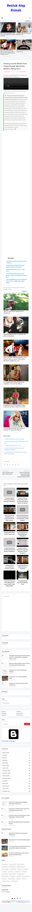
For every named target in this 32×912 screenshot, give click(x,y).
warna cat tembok (5, 881)
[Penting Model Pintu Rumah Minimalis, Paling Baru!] (23, 526)
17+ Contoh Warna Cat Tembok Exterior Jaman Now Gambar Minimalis (19, 847)
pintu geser (13, 876)
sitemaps (4, 715)
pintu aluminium (5, 876)
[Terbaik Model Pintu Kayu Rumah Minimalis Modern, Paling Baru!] (9, 542)
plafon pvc (4, 878)
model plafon (24, 871)
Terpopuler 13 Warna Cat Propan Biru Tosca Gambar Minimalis (19, 809)
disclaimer (4, 713)
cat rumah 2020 (12, 864)
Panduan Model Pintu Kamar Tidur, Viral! (13, 445)
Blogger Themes (26, 902)
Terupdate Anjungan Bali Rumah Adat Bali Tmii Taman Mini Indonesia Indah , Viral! (19, 657)
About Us (23, 900)
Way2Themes (13, 902)
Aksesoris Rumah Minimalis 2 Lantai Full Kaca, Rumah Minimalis (19, 664)
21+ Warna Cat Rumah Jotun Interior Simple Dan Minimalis (19, 853)
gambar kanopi (12, 866)
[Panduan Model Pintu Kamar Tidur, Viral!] (9, 526)
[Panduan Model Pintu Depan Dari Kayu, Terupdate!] (23, 559)
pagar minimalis (12, 874)
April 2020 (16, 781)
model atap (10, 871)
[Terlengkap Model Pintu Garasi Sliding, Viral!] (23, 575)
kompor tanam (13, 869)
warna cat (24, 878)
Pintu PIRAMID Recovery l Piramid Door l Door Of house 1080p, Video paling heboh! (16, 281)
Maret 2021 (16, 763)
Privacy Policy (17, 900)
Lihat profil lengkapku (6, 891)
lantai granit (25, 869)
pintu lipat (7, 461)
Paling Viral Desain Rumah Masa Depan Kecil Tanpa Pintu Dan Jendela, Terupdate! (22, 500)
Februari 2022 (16, 752)
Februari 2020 (16, 786)
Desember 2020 (16, 770)
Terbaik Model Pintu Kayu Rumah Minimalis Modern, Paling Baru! (9, 549)
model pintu (17, 871)
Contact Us (27, 900)
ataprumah (7, 71)
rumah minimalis (11, 878)
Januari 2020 (16, 788)
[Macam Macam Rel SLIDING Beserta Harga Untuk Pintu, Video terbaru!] (9, 509)
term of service (19, 715)
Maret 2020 (16, 783)
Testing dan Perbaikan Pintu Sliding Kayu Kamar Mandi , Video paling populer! (9, 583)
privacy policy (19, 713)
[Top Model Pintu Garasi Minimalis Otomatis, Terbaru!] (9, 559)
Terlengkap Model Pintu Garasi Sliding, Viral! (22, 582)
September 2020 (16, 778)
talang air (18, 878)
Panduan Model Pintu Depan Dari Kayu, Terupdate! (14, 439)
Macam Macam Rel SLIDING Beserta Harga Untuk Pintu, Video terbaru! (9, 518)
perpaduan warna (20, 874)
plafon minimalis (25, 876)
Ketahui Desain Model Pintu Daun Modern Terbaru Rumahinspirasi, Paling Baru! (16, 275)
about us (4, 711)
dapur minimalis (6, 703)
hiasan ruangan (5, 869)
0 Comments (23, 71)
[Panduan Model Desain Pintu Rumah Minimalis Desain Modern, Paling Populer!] (23, 509)
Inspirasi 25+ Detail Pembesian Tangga (18, 670)
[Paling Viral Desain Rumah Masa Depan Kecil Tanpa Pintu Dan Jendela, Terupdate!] (23, 492)
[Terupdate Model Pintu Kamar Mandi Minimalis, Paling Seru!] (9, 492)
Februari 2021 (16, 765)
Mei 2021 (16, 757)
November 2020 (16, 773)
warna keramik (14, 881)
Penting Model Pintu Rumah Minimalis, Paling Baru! (22, 534)
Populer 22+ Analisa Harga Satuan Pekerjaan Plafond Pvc (18, 802)
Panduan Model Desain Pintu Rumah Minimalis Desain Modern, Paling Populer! (23, 518)
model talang (5, 874)
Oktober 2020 (16, 775)
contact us (18, 711)
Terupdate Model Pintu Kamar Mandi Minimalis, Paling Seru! (9, 499)
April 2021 (16, 760)
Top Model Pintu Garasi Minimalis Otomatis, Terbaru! (9, 567)
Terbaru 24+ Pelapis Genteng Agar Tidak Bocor (18, 684)
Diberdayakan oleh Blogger (8, 741)
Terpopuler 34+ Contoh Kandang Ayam (18, 677)
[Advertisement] (16, 196)
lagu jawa (20, 869)
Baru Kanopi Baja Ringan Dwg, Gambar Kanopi (19, 822)
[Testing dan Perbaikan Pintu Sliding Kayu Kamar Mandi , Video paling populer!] (9, 575)
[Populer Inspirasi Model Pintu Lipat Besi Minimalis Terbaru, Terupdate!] (23, 542)
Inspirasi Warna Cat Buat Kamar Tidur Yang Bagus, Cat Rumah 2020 (19, 816)
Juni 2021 (16, 755)
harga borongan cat (21, 866)
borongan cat (5, 864)
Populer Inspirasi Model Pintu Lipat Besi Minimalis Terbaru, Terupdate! (22, 550)
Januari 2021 (16, 768)
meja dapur (4, 871)
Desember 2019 (16, 791)
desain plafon (5, 866)
